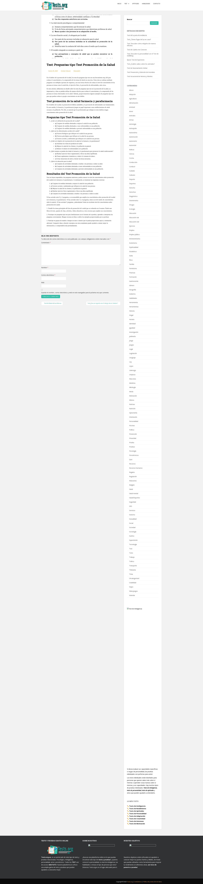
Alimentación (133, 103)
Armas (131, 120)
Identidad (132, 324)
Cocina (131, 158)
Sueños (131, 536)
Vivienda (132, 595)
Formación (133, 277)
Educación (77, 71)
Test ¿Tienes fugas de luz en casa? (139, 39)
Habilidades (146, 4)
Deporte (132, 179)
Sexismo (132, 515)
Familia (131, 264)
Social (131, 523)
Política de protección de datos (152, 882)
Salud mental (133, 493)
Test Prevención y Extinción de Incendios (141, 72)
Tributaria (132, 570)
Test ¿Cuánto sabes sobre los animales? (141, 64)
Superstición (133, 540)
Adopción (132, 94)
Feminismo (133, 268)
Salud (131, 489)
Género (131, 285)
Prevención (133, 434)
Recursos (132, 464)
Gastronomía (133, 281)
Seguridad (132, 502)
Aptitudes (135, 4)
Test (125, 4)
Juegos (131, 345)
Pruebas (132, 447)
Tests (131, 553)
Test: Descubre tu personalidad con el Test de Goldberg (142, 55)
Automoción (133, 137)
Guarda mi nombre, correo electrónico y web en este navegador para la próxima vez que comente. (75, 293)
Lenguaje (132, 358)
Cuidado (132, 171)
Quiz (130, 460)
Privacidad (132, 438)
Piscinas (132, 426)
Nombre (44, 268)
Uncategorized (134, 578)
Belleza (131, 150)
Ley (130, 362)
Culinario (132, 175)
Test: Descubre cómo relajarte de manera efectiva (141, 44)
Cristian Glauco (66, 71)
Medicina (132, 383)
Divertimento (133, 201)
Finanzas (132, 273)
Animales (132, 116)
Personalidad (133, 421)
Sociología (132, 532)
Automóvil (132, 145)
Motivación (133, 396)
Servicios (132, 510)
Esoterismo (133, 243)
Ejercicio (132, 226)
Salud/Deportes (134, 498)
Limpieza (132, 375)
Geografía (132, 290)
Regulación (133, 476)
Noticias (132, 404)
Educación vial (134, 218)
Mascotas (132, 379)
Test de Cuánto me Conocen (137, 50)
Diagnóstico (133, 196)
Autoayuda (133, 128)
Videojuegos (133, 591)
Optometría (133, 413)
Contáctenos (138, 882)
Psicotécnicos (134, 455)
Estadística (132, 251)
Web (42, 282)
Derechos (132, 192)
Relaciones (133, 481)
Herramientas (134, 307)
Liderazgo (132, 370)
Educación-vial (134, 222)
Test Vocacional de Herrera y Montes (139, 76)
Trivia (131, 574)
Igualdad (132, 328)
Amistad (132, 107)
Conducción (133, 162)
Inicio (119, 4)
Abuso (131, 90)
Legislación (133, 353)
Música (131, 400)
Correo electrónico (48, 275)
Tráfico (131, 561)
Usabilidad (132, 583)
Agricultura (132, 99)
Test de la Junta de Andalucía (137, 35)
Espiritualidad (133, 247)
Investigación (133, 332)
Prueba (131, 443)
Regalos (132, 472)
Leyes (131, 366)
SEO (130, 506)
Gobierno (132, 294)
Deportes (132, 184)
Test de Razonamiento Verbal (137, 68)
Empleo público (134, 234)
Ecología (132, 209)
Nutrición (132, 409)
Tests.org (130, 882)
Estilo (131, 256)
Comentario (46, 243)
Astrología (132, 124)
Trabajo (132, 557)
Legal (131, 349)
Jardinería (132, 336)
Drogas (131, 205)
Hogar (131, 315)
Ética (130, 260)
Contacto (156, 4)
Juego (131, 341)
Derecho (132, 188)
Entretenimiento (134, 239)
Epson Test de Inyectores (135, 60)
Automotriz (133, 141)
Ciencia (131, 154)
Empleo (131, 230)
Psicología (132, 451)
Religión (132, 485)
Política (131, 430)
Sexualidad (132, 519)
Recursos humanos (135, 468)
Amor (131, 111)
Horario (131, 319)
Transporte (133, 566)
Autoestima (133, 133)
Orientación (133, 417)
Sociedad (132, 527)
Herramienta (133, 302)
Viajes (131, 587)
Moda (131, 392)
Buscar (129, 19)
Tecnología (133, 544)
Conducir (132, 167)
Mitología (132, 387)
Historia (131, 311)
